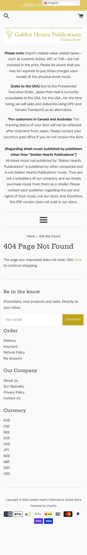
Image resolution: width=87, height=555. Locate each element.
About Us (10, 380)
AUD (6, 420)
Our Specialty (13, 386)
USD (6, 473)
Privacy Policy (14, 392)
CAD (6, 426)
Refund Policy (14, 352)
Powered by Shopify (43, 506)
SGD (6, 467)
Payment (10, 346)
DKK (6, 432)
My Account (12, 358)
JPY (6, 450)
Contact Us (11, 398)
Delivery (9, 340)
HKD (6, 444)
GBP (6, 462)
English (52, 3)
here (77, 259)
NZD (6, 456)
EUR (6, 438)
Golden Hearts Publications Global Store (55, 500)
